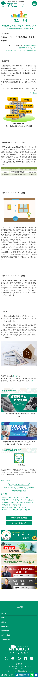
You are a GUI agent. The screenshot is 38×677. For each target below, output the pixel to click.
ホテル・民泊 (7, 497)
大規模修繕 (6, 505)
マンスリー (6, 500)
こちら (15, 376)
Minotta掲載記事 (9, 487)
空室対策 (23, 507)
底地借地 (15, 491)
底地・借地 (17, 505)
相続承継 (31, 487)
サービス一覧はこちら (19, 523)
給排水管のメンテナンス (27, 48)
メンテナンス (18, 500)
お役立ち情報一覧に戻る (19, 518)
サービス (4, 617)
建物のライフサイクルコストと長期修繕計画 (21, 50)
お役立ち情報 (5, 635)
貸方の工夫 (6, 510)
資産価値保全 (18, 510)
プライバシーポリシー (19, 669)
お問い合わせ (33, 93)
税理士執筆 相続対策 (9, 507)
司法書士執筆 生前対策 (25, 502)
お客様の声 (5, 631)
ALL (10, 484)
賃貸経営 (23, 491)
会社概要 (19, 664)
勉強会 (3, 622)
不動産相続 (29, 500)
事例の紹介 (5, 626)
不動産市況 (21, 487)
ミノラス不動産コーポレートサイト (19, 666)
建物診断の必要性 (30, 45)
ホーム (3, 613)
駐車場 (28, 510)
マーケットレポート (21, 497)
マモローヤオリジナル (21, 484)
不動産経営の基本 (8, 502)
